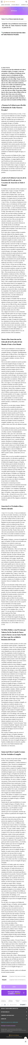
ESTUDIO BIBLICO (5, 1012)
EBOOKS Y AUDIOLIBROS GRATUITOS (9, 1008)
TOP (25, 1041)
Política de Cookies (17, 1001)
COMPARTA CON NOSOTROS (7, 1015)
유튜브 (5, 1005)
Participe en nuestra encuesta (8, 1025)
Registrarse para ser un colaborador (9, 1022)
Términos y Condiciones (3, 1001)
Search (26, 1)
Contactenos (24, 1000)
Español (23, 1004)
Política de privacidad (10, 1001)
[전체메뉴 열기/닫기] (1, 1)
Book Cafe (13, 1005)
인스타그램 (8, 1005)
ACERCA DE (3, 1018)
